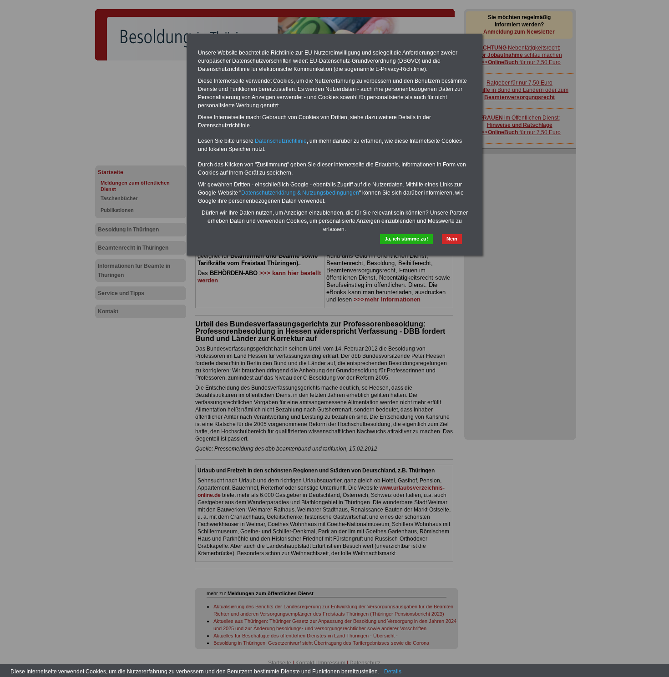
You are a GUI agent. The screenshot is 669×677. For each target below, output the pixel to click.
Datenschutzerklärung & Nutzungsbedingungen (300, 193)
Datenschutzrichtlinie (281, 141)
